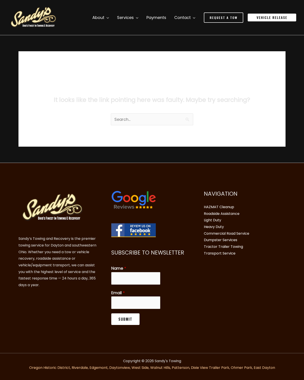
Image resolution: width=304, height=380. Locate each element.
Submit (125, 319)
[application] (106, 17)
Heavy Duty (214, 226)
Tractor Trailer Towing (223, 246)
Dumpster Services (220, 239)
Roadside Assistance (221, 213)
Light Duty (212, 220)
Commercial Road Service (226, 233)
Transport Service (219, 253)
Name (118, 268)
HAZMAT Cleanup (219, 207)
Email (118, 293)
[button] (223, 17)
